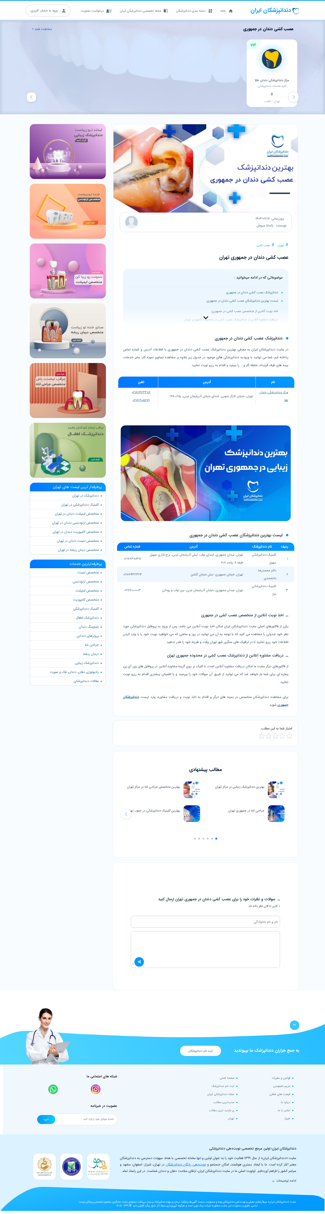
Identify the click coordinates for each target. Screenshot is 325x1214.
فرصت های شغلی (279, 1094)
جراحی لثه (92, 644)
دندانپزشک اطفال (87, 617)
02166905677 (141, 400)
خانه (223, 10)
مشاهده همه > (42, 29)
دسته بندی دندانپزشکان (190, 10)
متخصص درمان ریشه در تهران (78, 549)
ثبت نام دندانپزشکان (200, 1051)
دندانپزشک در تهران (85, 495)
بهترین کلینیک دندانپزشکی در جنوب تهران (153, 810)
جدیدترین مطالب (223, 1102)
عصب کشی (263, 245)
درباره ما (285, 1102)
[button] (126, 814)
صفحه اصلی (227, 1078)
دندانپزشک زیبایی (87, 663)
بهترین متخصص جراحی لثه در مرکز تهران (153, 786)
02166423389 (141, 392)
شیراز (287, 1118)
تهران (281, 245)
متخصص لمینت (88, 572)
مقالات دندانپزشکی (86, 681)
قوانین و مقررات (281, 1078)
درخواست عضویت (92, 10)
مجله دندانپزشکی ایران (220, 1094)
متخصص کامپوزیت (86, 599)
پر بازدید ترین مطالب (221, 1110)
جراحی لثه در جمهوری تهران (246, 810)
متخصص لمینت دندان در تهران (78, 540)
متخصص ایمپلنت (87, 590)
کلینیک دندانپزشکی (86, 608)
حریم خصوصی (281, 1086)
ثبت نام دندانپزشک (223, 1086)
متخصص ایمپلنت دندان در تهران (77, 513)
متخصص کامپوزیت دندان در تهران (76, 531)
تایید (46, 1119)
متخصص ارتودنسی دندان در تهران (75, 522)
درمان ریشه (91, 654)
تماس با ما (284, 1110)
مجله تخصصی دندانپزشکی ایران (140, 10)
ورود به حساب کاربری (45, 10)
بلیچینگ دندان (89, 626)
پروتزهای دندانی (88, 635)
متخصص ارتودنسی (86, 581)
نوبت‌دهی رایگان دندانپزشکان (186, 1164)
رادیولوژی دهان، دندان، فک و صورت (74, 672)
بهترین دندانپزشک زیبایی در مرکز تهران (239, 786)
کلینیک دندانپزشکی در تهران (80, 504)
